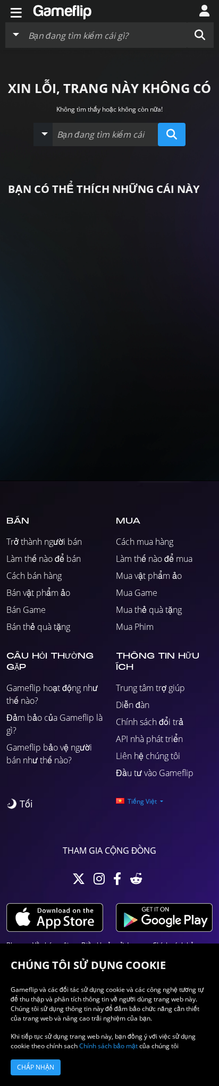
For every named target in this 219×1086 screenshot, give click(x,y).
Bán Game (26, 610)
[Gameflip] (62, 10)
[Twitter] (78, 881)
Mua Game (136, 593)
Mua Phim (135, 627)
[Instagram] (99, 881)
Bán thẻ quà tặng (38, 627)
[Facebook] (117, 881)
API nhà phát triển (149, 739)
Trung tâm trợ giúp (150, 688)
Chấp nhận (35, 1067)
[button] (200, 35)
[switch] (19, 804)
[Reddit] (136, 881)
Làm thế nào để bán (43, 559)
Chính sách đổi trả (149, 722)
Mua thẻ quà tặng (149, 610)
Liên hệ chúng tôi (148, 756)
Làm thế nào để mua (154, 559)
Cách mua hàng (144, 542)
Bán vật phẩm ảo (38, 593)
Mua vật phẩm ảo (149, 576)
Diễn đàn (132, 705)
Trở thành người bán (44, 542)
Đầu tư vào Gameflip (154, 773)
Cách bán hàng (34, 576)
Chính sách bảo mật (108, 1045)
